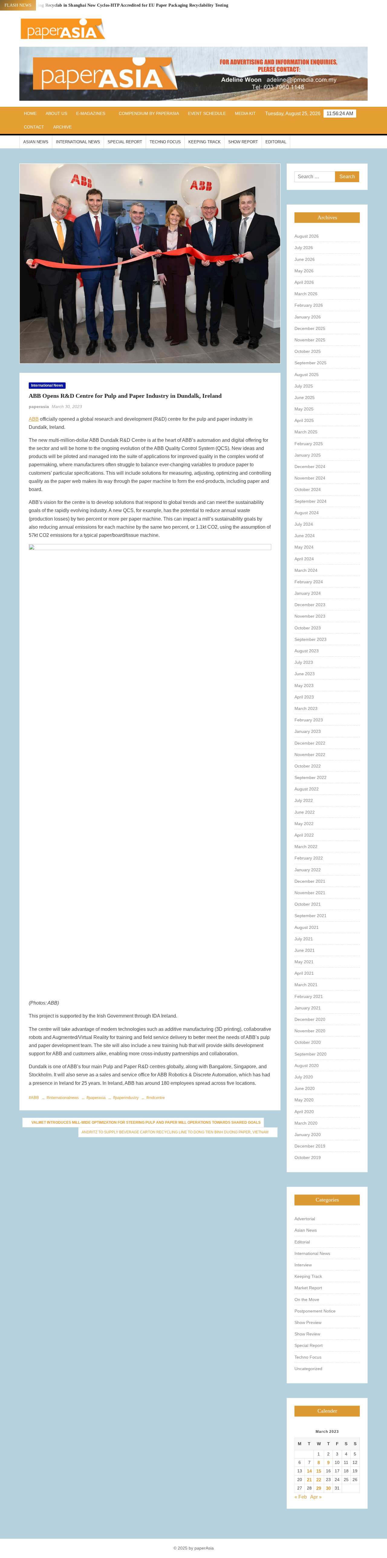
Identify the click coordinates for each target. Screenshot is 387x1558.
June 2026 (304, 259)
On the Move (306, 1299)
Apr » (316, 1496)
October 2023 (307, 627)
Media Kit (245, 113)
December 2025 (309, 328)
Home (30, 113)
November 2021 (309, 892)
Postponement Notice (315, 1311)
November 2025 (309, 339)
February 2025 (308, 443)
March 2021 (305, 984)
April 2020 (304, 1111)
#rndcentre (155, 1097)
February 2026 (308, 305)
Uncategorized (308, 1368)
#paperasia (96, 1097)
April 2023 (304, 697)
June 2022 (304, 812)
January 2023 (307, 731)
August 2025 (306, 374)
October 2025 (307, 351)
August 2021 (306, 927)
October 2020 (307, 1042)
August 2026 (306, 236)
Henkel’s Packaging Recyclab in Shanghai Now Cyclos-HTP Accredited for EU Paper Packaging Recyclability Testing (117, 5)
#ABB (34, 1097)
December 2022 (309, 743)
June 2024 (304, 535)
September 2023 (310, 639)
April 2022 (304, 835)
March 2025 (305, 431)
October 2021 (307, 904)
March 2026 (305, 293)
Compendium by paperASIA (149, 113)
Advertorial (304, 1218)
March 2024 (305, 570)
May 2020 (304, 1099)
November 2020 (309, 1030)
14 (309, 1471)
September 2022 (310, 777)
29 (318, 1488)
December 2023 (309, 604)
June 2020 (304, 1088)
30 (328, 1488)
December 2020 (309, 1019)
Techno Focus (165, 142)
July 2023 (303, 662)
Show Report (243, 142)
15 (318, 1471)
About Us (56, 113)
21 (309, 1479)
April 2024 (304, 558)
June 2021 (304, 950)
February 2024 (308, 581)
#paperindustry (126, 1097)
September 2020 (310, 1054)
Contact (34, 127)
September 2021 (310, 915)
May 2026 (304, 270)
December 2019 (309, 1146)
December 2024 (309, 466)
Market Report (308, 1287)
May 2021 (304, 961)
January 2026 (307, 317)
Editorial (275, 142)
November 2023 (309, 616)
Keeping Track (204, 142)
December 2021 (309, 881)
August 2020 (306, 1065)
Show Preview (307, 1322)
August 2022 (306, 789)
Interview (303, 1264)
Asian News (35, 142)
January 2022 (307, 869)
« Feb (300, 1496)
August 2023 (306, 650)
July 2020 (303, 1077)
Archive (62, 127)
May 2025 (304, 409)
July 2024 (303, 524)
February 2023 (308, 719)
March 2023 (305, 708)
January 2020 (307, 1134)
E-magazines (90, 113)
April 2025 (304, 420)
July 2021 (303, 938)
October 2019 (307, 1157)
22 (318, 1479)
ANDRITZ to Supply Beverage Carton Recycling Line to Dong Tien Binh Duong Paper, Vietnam (175, 1132)
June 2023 (304, 673)
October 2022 (307, 766)
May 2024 (304, 547)
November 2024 (309, 478)
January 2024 (307, 593)
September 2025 (310, 362)
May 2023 (304, 685)
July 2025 (303, 386)
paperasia (39, 406)
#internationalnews (63, 1097)
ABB (34, 419)
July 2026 (303, 247)
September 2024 (310, 501)
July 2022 (303, 800)
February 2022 (308, 858)
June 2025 (304, 397)
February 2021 (308, 996)
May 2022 (304, 823)
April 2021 (304, 973)
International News (78, 142)
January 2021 (307, 1007)
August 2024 (306, 512)
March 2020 (305, 1123)
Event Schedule (207, 113)
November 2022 (309, 754)
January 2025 (307, 455)
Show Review (307, 1334)
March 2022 (305, 846)
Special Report (125, 142)
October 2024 (307, 489)
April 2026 (304, 282)
